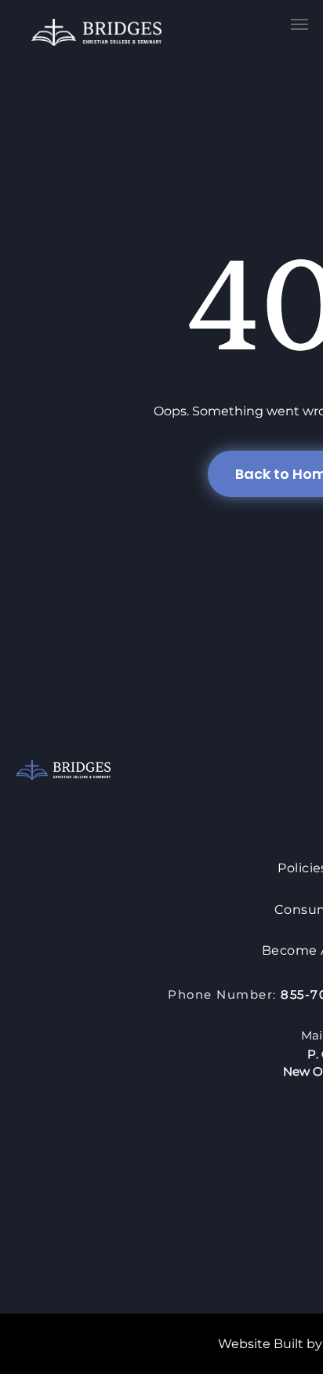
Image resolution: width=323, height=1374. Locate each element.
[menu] (299, 24)
